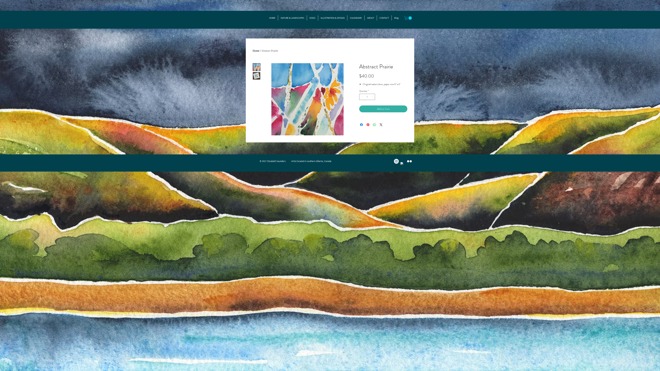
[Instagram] (396, 161)
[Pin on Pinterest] (368, 125)
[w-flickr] (409, 161)
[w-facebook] (402, 164)
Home (256, 50)
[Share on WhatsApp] (374, 125)
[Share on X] (381, 125)
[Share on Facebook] (361, 125)
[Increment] (373, 97)
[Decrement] (362, 97)
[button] (408, 18)
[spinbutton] (367, 97)
